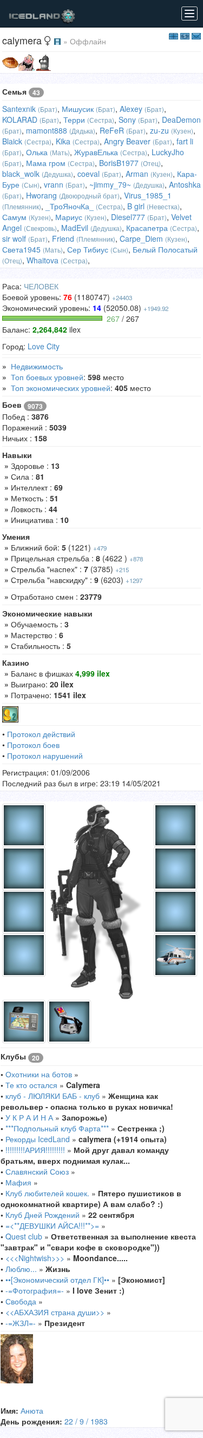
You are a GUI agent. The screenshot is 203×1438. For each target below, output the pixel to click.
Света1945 (21, 249)
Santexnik (19, 108)
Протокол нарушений (45, 755)
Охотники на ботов (38, 1074)
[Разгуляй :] (26, 61)
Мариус (68, 216)
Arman (137, 173)
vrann (53, 184)
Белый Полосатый (165, 249)
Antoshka (185, 184)
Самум (14, 216)
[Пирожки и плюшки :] (10, 61)
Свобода (20, 1301)
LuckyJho (168, 152)
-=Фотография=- (34, 1290)
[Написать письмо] (196, 35)
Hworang (41, 195)
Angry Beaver (127, 141)
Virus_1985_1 (148, 195)
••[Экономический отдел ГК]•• (57, 1279)
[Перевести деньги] (184, 35)
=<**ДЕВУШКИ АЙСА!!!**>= (52, 1225)
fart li (184, 141)
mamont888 (46, 130)
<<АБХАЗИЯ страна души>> (54, 1312)
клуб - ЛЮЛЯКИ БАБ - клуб (52, 1095)
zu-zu (159, 130)
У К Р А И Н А (30, 1117)
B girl (136, 206)
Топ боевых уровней (47, 377)
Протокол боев (33, 744)
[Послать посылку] (173, 35)
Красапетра (147, 227)
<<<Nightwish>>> (34, 1258)
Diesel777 (128, 216)
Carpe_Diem (141, 238)
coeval (88, 173)
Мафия (18, 1182)
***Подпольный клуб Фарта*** (57, 1128)
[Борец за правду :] (43, 61)
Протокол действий (41, 733)
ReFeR (112, 130)
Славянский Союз (37, 1171)
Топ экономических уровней (60, 387)
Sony (127, 119)
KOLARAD (19, 119)
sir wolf (14, 238)
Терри (74, 119)
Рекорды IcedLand (37, 1139)
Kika (63, 141)
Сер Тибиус (87, 249)
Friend (63, 238)
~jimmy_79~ (110, 184)
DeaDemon (181, 119)
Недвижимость (37, 366)
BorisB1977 (119, 162)
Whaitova (42, 260)
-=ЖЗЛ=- (20, 1322)
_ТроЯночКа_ (69, 206)
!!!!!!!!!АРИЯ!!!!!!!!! (35, 1149)
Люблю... (21, 1268)
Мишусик (78, 108)
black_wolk (21, 173)
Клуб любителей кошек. (47, 1193)
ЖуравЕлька (96, 152)
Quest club (23, 1236)
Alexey (131, 108)
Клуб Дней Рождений (42, 1214)
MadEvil (74, 227)
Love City (44, 346)
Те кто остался (31, 1084)
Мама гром (46, 162)
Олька (37, 152)
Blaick (12, 141)
